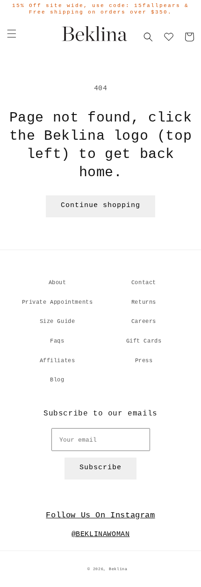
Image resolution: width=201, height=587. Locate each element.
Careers (143, 321)
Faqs (57, 341)
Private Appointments (57, 302)
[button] (11, 33)
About (57, 282)
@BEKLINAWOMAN (101, 534)
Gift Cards (144, 341)
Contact (143, 282)
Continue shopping (100, 205)
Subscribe (100, 468)
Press (144, 361)
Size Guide (57, 321)
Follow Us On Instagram (100, 515)
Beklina (118, 569)
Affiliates (57, 361)
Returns (143, 302)
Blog (57, 380)
